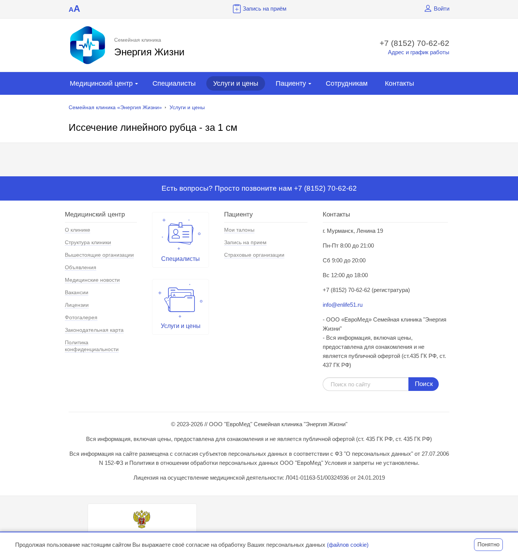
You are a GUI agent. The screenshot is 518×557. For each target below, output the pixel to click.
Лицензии (77, 305)
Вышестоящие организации (99, 255)
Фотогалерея (81, 317)
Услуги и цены (235, 83)
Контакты (399, 83)
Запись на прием (245, 242)
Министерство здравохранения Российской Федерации (142, 537)
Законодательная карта (94, 330)
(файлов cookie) (348, 544)
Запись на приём (264, 8)
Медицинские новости (92, 280)
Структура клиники (88, 242)
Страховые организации (254, 255)
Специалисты (174, 83)
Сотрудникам (346, 83)
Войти (441, 8)
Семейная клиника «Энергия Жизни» (115, 107)
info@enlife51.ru (343, 304)
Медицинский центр (101, 83)
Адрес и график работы (418, 52)
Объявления (80, 267)
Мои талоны (239, 230)
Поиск (424, 384)
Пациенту (291, 83)
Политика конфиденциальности (92, 345)
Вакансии (76, 292)
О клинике (77, 230)
